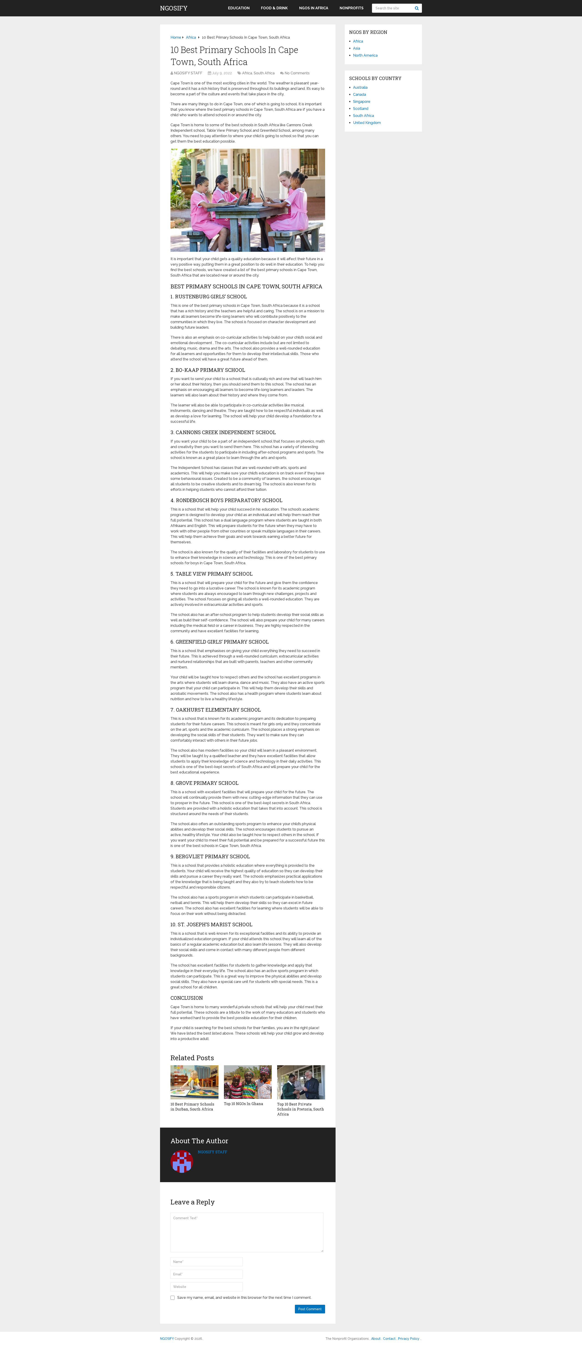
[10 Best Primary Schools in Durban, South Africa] (194, 1082)
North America (365, 55)
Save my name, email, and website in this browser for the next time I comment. (244, 1297)
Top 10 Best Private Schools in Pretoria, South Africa (300, 1109)
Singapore (361, 101)
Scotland (360, 108)
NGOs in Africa (313, 8)
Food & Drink (274, 8)
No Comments (297, 73)
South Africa (264, 73)
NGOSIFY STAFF (188, 73)
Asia (356, 48)
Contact (389, 1338)
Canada (359, 94)
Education (239, 8)
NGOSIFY (174, 8)
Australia (360, 87)
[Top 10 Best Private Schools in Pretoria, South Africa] (301, 1082)
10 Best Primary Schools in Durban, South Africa (192, 1106)
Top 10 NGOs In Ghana (243, 1103)
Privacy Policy (408, 1338)
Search (417, 8)
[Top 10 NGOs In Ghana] (248, 1082)
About (376, 1338)
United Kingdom (367, 123)
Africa (247, 73)
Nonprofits (352, 8)
